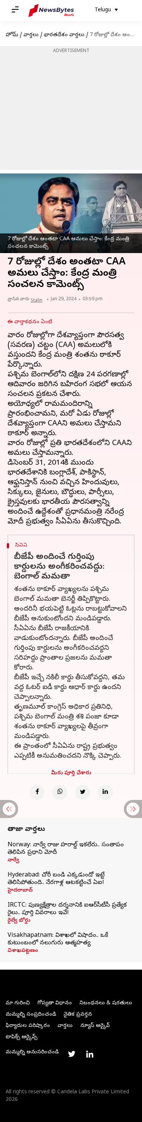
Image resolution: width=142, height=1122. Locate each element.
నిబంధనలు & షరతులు (106, 1003)
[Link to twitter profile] (71, 1054)
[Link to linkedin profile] (90, 1054)
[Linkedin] (105, 792)
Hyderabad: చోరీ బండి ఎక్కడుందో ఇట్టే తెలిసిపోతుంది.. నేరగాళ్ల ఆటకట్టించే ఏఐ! (56, 879)
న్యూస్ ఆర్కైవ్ (95, 1026)
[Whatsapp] (59, 792)
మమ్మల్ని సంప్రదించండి (31, 1014)
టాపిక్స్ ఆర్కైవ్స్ (21, 1037)
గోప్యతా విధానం (54, 1003)
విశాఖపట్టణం (23, 951)
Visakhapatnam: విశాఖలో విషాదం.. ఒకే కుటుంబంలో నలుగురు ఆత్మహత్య (58, 939)
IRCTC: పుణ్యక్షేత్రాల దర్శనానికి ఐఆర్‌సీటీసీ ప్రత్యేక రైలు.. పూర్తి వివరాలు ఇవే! (67, 909)
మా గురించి (18, 1003)
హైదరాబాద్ (20, 890)
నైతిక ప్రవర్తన (78, 1014)
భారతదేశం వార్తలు (64, 35)
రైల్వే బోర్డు (19, 921)
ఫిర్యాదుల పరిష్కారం (28, 1026)
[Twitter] (82, 792)
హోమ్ (12, 35)
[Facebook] (37, 792)
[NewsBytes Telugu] (51, 11)
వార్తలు (31, 35)
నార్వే (13, 860)
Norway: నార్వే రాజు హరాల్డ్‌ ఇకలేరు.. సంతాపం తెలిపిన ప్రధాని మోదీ (66, 848)
